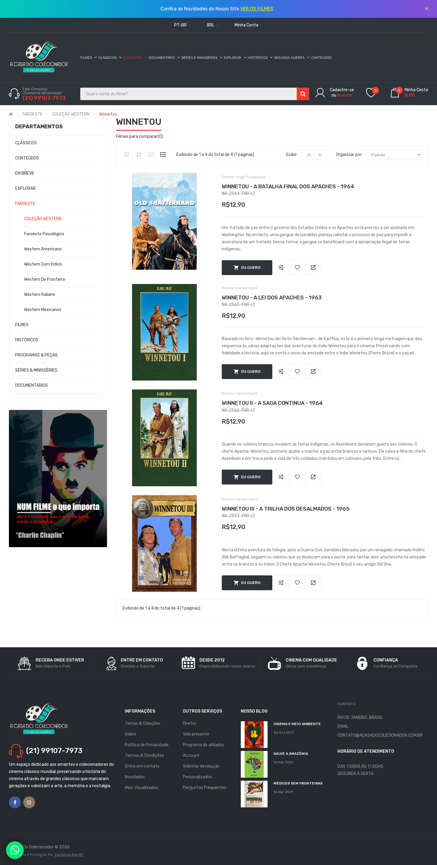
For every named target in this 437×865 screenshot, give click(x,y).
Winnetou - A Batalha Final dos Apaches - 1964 (288, 186)
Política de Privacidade (147, 744)
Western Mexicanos (42, 309)
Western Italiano (39, 294)
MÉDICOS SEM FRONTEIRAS (298, 783)
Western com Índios (43, 264)
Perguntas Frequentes (204, 787)
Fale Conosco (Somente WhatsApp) (42, 91)
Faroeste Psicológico (44, 233)
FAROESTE (32, 114)
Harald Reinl (246, 288)
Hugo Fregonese (250, 177)
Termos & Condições (144, 755)
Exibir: (292, 154)
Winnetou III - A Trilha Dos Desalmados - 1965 (285, 509)
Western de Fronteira (44, 279)
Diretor (189, 723)
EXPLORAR (25, 188)
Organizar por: (349, 154)
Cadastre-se (342, 89)
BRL (211, 25)
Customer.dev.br (68, 855)
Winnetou (108, 114)
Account (191, 755)
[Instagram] (29, 802)
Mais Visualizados (141, 787)
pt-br (181, 25)
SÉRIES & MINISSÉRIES (36, 370)
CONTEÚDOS (27, 158)
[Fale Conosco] (15, 850)
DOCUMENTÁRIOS (31, 385)
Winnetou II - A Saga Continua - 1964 (272, 403)
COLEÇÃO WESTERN (70, 114)
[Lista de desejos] (297, 267)
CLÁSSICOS (26, 143)
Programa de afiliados (203, 744)
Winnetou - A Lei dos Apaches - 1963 (272, 297)
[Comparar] (281, 267)
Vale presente (196, 734)
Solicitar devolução (201, 766)
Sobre (130, 734)
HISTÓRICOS (26, 339)
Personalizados (197, 776)
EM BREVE (24, 173)
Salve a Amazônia (290, 754)
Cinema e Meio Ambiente (297, 724)
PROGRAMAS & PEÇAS (36, 355)
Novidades (135, 776)
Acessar (345, 95)
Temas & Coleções (142, 723)
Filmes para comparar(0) (139, 136)
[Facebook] (15, 802)
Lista (163, 154)
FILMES (22, 324)
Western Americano (43, 249)
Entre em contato (142, 766)
